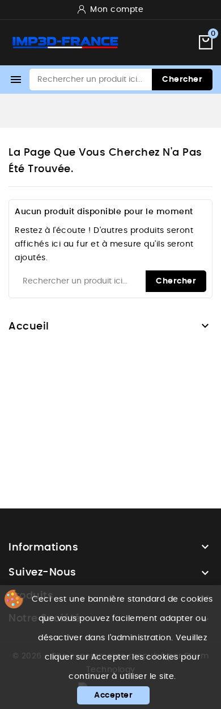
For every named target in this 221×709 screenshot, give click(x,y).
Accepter (113, 695)
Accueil (28, 327)
